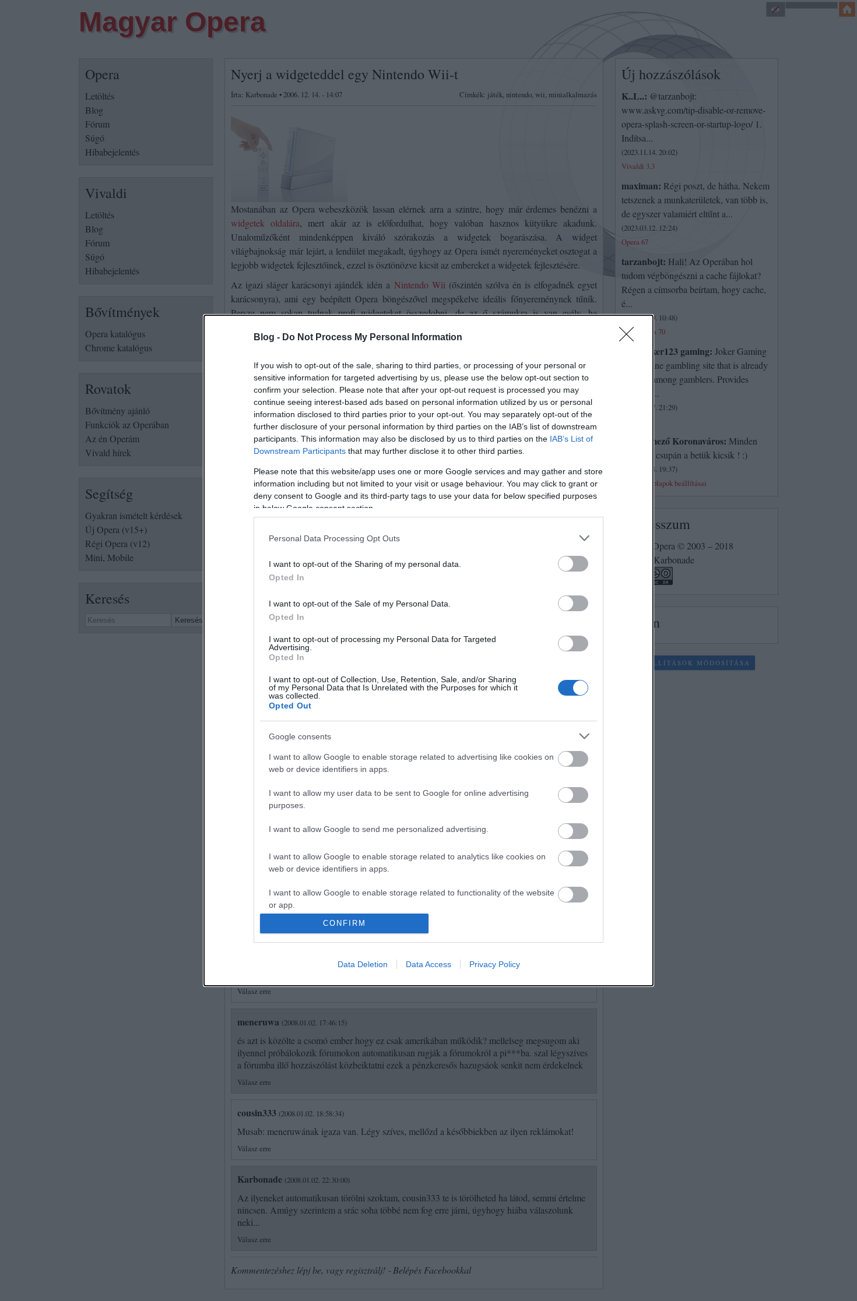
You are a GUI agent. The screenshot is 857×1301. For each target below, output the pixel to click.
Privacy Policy (494, 964)
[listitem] (428, 538)
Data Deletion (363, 964)
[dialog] (428, 650)
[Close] (630, 338)
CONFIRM (344, 923)
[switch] (573, 564)
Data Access (428, 964)
